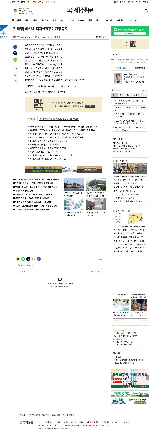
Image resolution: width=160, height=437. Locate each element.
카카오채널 (33, 2)
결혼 (127, 145)
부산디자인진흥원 (47, 119)
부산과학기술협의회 (34, 415)
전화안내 (49, 422)
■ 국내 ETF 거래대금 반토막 (24, 190)
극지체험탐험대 (139, 62)
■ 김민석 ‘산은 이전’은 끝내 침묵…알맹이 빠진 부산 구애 (35, 205)
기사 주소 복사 (15, 75)
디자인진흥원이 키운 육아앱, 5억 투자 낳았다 (49, 141)
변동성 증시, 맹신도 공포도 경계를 (125, 333)
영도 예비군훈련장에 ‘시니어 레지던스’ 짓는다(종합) (95, 194)
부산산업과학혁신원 (63, 119)
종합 (114, 95)
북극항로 (125, 60)
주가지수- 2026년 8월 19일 (123, 344)
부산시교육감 (116, 60)
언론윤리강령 (105, 422)
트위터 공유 (15, 53)
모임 (119, 145)
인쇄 (15, 68)
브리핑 (76, 119)
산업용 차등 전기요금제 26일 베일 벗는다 (73, 194)
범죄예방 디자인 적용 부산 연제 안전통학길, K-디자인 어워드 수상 (57, 133)
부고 (140, 145)
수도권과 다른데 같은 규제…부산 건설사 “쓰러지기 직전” (134, 248)
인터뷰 (99, 20)
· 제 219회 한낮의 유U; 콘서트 (123, 363)
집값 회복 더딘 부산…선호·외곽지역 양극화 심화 (131, 226)
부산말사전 (132, 20)
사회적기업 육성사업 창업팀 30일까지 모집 (48, 148)
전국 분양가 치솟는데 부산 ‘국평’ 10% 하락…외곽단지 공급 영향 (137, 241)
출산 (131, 145)
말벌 (130, 62)
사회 (19, 20)
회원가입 (122, 2)
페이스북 (17, 2)
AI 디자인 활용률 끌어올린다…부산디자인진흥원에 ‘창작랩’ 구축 (57, 137)
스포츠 (81, 20)
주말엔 (71, 20)
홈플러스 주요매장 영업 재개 (124, 197)
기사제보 (81, 422)
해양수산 (44, 20)
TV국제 (109, 20)
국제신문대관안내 (68, 415)
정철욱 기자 (16, 37)
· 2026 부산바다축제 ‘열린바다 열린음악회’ (128, 360)
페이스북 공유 (15, 47)
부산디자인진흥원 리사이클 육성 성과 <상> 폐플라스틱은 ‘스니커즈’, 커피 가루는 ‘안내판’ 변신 (69, 130)
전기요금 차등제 (122, 62)
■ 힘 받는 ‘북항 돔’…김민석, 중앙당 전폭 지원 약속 (32, 194)
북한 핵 (133, 60)
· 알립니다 (117, 357)
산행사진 (132, 148)
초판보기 (137, 2)
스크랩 (15, 81)
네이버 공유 (15, 60)
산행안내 (116, 148)
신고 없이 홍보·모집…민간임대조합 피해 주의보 (131, 244)
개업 (123, 145)
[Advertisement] (82, 59)
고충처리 (114, 422)
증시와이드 (119, 331)
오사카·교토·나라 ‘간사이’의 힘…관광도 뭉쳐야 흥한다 (138, 315)
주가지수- (119, 339)
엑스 (24, 2)
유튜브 (42, 2)
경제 (35, 20)
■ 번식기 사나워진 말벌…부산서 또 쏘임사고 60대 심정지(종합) (38, 179)
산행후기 (124, 148)
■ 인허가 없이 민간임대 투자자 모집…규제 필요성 (32, 202)
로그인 (116, 2)
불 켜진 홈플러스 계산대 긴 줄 (124, 191)
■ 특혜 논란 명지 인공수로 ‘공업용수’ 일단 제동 (31, 198)
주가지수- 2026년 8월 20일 (123, 341)
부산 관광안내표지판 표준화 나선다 (44, 151)
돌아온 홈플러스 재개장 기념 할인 (126, 194)
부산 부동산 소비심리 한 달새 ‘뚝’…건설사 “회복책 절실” (134, 230)
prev (112, 377)
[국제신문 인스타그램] (55, 92)
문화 (62, 20)
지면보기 (130, 2)
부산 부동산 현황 (121, 211)
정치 (27, 20)
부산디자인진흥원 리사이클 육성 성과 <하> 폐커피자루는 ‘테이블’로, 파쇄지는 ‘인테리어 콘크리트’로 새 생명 (75, 126)
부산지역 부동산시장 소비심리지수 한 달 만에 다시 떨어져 (134, 233)
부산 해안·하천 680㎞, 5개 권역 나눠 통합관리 (73, 214)
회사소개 (40, 422)
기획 (90, 20)
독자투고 (73, 422)
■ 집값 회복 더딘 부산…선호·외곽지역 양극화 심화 (33, 183)
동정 (135, 145)
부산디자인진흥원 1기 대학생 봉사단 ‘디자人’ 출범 (51, 155)
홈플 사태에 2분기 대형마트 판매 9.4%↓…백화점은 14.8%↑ (136, 201)
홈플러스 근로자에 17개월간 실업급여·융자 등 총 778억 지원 (136, 186)
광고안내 (57, 422)
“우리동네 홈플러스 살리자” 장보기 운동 (128, 179)
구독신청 (145, 2)
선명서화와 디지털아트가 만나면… (44, 144)
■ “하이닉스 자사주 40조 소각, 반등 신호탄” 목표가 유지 (35, 187)
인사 (114, 145)
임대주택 (140, 60)
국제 (54, 20)
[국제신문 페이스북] (36, 92)
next (147, 377)
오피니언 (120, 20)
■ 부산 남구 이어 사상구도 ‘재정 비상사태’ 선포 (31, 209)
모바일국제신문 (125, 422)
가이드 (117, 151)
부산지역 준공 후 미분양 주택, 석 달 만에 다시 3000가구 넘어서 (136, 251)
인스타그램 (51, 2)
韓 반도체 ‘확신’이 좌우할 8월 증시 (125, 335)
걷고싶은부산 (46, 415)
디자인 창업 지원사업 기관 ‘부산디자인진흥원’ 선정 (51, 158)
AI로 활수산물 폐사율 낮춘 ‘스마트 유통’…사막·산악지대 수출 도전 (120, 316)
